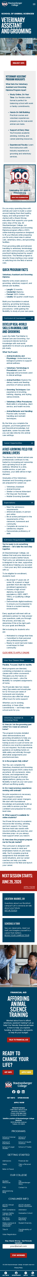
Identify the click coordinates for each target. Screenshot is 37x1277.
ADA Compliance (8, 1210)
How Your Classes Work (14, 660)
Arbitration (22, 1210)
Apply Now (19, 1103)
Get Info (11, 1098)
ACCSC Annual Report (8, 1205)
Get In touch (11, 910)
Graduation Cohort (25, 1213)
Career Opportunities (13, 443)
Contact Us (22, 1187)
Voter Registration (9, 1234)
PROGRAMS (18, 1131)
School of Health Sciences (24, 1142)
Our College (18, 1175)
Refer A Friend (8, 1169)
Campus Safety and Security (8, 1213)
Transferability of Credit (24, 1230)
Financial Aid (23, 1161)
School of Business (22, 1137)
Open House (23, 1098)
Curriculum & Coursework (15, 318)
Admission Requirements (14, 540)
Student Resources (6, 1181)
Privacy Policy (18, 1267)
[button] (18, 318)
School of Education (6, 1142)
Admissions (6, 1161)
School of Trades (24, 1147)
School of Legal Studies (8, 1147)
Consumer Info (18, 1199)
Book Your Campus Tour (17, 935)
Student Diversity (25, 1223)
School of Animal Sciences (8, 1137)
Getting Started (19, 1155)
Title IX (5, 1229)
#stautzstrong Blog (7, 1191)
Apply (4, 1164)
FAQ (4, 1187)
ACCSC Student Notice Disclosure (25, 1205)
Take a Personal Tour (24, 1165)
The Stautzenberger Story (24, 1182)
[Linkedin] (23, 1091)
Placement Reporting (22, 1218)
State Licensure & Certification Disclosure (9, 1224)
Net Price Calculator (6, 1218)
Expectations (9, 503)
